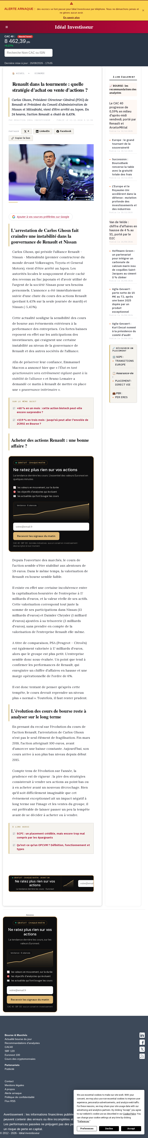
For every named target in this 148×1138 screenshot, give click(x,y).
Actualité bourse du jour (18, 1039)
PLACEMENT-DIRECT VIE (123, 382)
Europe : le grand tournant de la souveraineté (123, 143)
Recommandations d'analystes (22, 1043)
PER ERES (121, 397)
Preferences (86, 1128)
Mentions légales (14, 1085)
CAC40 (9, 1047)
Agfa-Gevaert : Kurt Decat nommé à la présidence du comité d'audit (124, 329)
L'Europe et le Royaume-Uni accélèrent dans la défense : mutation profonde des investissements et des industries (124, 198)
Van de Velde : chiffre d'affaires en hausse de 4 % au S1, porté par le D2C (123, 230)
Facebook (65, 131)
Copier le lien (22, 138)
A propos (10, 1089)
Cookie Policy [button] (129, 1114)
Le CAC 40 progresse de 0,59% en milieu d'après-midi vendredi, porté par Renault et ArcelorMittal (122, 115)
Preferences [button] (83, 1121)
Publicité (9, 1069)
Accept (131, 1128)
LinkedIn (45, 131)
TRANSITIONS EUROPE (124, 362)
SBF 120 (10, 1051)
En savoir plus (71, 17)
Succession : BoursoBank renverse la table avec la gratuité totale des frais (123, 167)
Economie (40, 73)
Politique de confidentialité (19, 1097)
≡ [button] (6, 27)
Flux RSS (10, 1101)
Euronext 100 (12, 1054)
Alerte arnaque (13, 1093)
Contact (9, 1081)
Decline (109, 1128)
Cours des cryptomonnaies (20, 1058)
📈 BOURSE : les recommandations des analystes (122, 89)
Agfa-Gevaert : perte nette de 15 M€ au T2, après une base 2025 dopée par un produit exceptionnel (123, 300)
